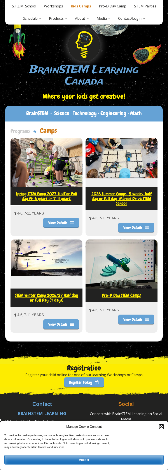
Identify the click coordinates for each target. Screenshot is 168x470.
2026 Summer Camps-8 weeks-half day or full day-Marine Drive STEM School (121, 198)
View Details (58, 222)
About (80, 18)
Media (102, 18)
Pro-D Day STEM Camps (121, 295)
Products (56, 18)
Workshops (53, 6)
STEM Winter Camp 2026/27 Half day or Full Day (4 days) (46, 297)
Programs (20, 131)
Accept (84, 459)
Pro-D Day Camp (112, 6)
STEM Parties (145, 6)
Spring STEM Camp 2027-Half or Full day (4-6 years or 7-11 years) (46, 196)
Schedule (30, 18)
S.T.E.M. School (24, 6)
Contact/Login (130, 18)
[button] (161, 426)
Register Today (81, 382)
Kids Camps (81, 6)
